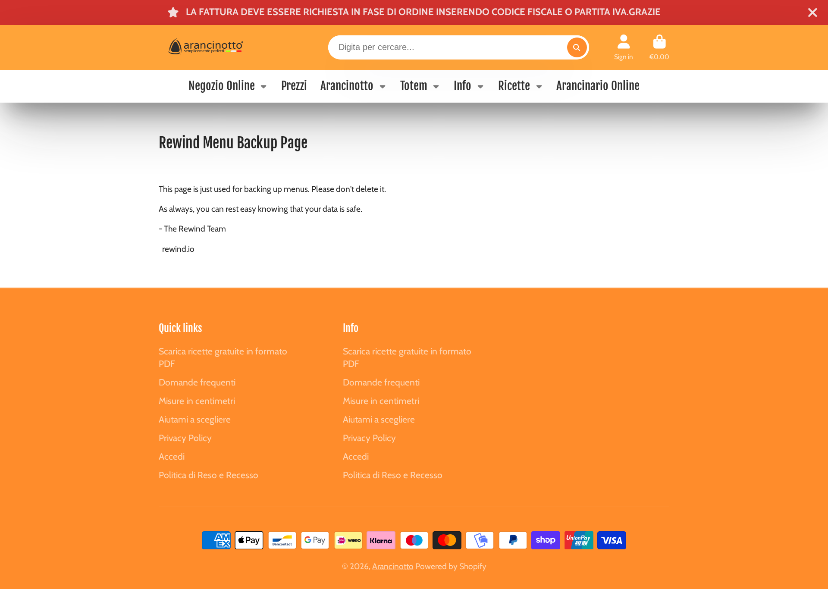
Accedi (172, 456)
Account (623, 47)
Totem (413, 85)
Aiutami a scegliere (195, 419)
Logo (223, 47)
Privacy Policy (185, 437)
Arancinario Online (598, 85)
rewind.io (178, 249)
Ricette (514, 85)
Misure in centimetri (197, 400)
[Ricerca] (577, 47)
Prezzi (294, 85)
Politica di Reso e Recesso (208, 475)
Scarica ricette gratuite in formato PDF (223, 358)
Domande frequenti (197, 382)
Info (462, 85)
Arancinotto (346, 85)
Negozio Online (221, 85)
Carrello (659, 47)
